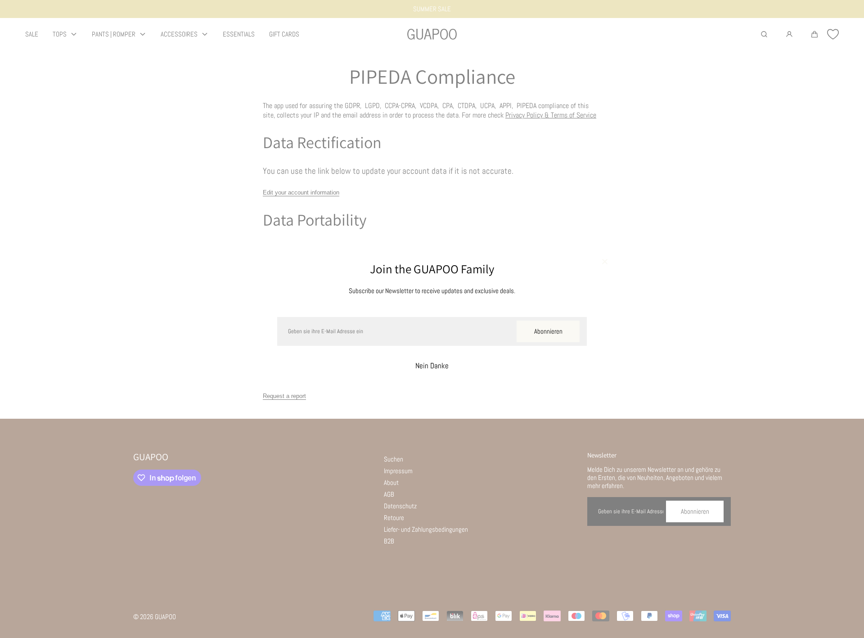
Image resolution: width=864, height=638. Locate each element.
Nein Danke (432, 366)
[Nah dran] (605, 262)
